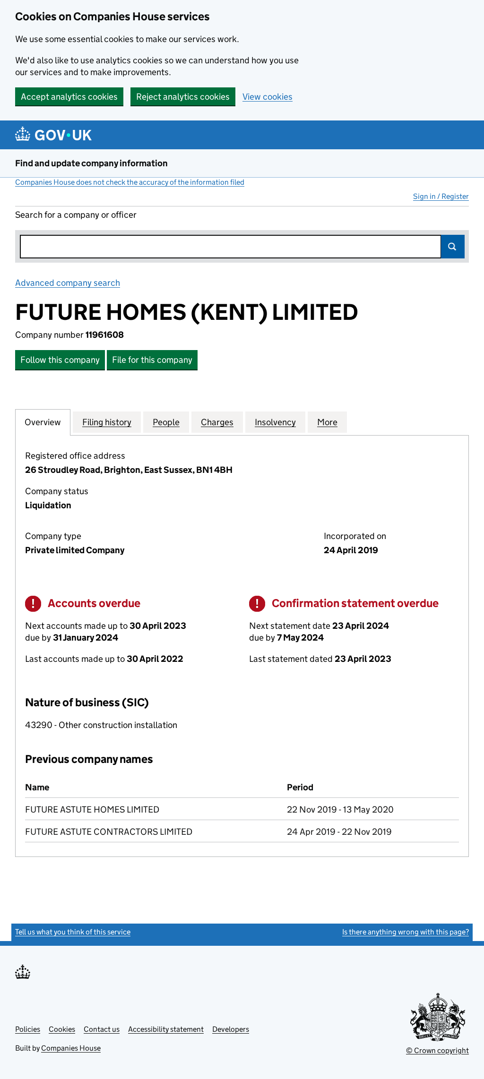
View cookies (267, 96)
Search (453, 246)
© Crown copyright (437, 1050)
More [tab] (327, 422)
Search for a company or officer (76, 214)
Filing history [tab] (106, 422)
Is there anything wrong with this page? (405, 931)
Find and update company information (91, 163)
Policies (27, 1029)
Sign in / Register (441, 196)
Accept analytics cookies (69, 96)
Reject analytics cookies (183, 96)
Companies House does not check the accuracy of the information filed (129, 182)
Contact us (102, 1029)
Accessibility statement (166, 1029)
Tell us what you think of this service (72, 931)
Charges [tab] (217, 422)
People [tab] (166, 422)
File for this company (152, 359)
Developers (230, 1029)
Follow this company (60, 359)
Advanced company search (67, 282)
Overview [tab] (43, 422)
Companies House (71, 1048)
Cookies (62, 1029)
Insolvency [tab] (275, 422)
